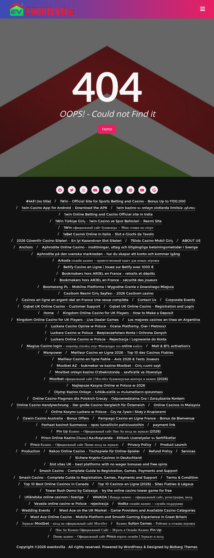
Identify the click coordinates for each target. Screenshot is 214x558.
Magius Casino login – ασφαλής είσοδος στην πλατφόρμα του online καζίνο (84, 346)
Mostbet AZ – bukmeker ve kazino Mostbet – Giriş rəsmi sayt (108, 365)
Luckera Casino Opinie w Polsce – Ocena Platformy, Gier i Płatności (108, 326)
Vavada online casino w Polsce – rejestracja (71, 503)
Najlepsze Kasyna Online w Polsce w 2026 (108, 385)
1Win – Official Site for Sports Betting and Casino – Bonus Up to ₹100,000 (123, 201)
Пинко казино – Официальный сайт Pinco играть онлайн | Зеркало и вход (108, 536)
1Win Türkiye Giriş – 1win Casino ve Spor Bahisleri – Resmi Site (108, 221)
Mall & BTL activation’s (171, 346)
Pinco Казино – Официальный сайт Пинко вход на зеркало (74, 444)
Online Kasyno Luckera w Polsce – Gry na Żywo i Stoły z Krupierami (108, 412)
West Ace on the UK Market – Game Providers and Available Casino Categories (127, 510)
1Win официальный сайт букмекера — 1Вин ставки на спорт (108, 227)
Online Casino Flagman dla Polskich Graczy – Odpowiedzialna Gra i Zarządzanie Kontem (109, 398)
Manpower (52, 352)
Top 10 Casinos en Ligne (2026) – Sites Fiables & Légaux (145, 484)
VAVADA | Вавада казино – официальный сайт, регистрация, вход (142, 497)
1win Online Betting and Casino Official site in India (108, 214)
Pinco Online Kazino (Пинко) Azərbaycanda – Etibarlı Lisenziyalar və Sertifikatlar (108, 438)
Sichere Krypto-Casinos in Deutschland (108, 457)
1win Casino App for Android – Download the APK (64, 208)
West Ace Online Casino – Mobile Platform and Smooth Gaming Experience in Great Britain (108, 517)
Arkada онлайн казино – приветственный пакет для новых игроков (108, 260)
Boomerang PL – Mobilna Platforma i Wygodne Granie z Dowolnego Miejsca (108, 287)
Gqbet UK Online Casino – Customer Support (61, 306)
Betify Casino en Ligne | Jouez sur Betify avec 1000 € (108, 267)
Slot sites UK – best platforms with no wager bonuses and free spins (108, 464)
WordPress (133, 547)
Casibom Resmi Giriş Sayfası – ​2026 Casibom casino (108, 293)
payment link (164, 425)
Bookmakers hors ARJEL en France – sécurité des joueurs (108, 280)
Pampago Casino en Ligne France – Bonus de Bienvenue (146, 418)
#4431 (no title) (38, 201)
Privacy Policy (139, 444)
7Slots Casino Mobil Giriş (152, 240)
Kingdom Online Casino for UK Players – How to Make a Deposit (118, 313)
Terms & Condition (182, 477)
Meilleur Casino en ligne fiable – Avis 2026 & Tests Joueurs (108, 359)
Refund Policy (160, 451)
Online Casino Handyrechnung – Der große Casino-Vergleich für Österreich (81, 405)
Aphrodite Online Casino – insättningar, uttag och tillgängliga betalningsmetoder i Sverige (120, 247)
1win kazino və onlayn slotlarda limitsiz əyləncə (155, 208)
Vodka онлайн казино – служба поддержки (150, 503)
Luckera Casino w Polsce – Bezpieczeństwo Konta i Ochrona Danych (108, 333)
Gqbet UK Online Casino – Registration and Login (151, 306)
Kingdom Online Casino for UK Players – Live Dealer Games (68, 319)
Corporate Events (180, 300)
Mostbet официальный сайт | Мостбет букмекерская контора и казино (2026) (108, 379)
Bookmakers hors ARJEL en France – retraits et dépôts (108, 273)
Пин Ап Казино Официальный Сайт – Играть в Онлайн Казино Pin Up (109, 530)
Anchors (26, 247)
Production (30, 451)
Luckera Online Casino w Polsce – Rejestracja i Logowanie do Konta (109, 339)
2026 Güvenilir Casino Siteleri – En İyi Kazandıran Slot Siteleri (69, 240)
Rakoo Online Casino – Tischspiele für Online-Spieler (94, 451)
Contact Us (147, 300)
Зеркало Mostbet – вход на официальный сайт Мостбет (64, 523)
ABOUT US (191, 240)
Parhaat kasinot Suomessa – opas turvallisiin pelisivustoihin (92, 425)
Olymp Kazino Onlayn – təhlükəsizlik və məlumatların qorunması (108, 392)
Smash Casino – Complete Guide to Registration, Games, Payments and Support (108, 471)
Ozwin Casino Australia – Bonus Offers (56, 418)
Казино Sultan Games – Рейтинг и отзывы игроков (155, 523)
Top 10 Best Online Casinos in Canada (56, 484)
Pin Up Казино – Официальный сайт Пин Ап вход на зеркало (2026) (108, 431)
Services (188, 451)
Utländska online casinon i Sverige (54, 497)
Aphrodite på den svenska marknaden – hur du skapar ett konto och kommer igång (108, 254)
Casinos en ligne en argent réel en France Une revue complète (75, 300)
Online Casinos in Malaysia (177, 405)
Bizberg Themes (184, 547)
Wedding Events (36, 510)
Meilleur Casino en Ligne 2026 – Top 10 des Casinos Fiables (122, 352)
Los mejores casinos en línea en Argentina (164, 319)
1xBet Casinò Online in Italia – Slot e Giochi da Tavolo (108, 234)
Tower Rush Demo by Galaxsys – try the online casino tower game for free (108, 490)
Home (107, 129)
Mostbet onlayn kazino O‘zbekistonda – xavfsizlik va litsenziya (108, 372)
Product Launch (173, 444)
